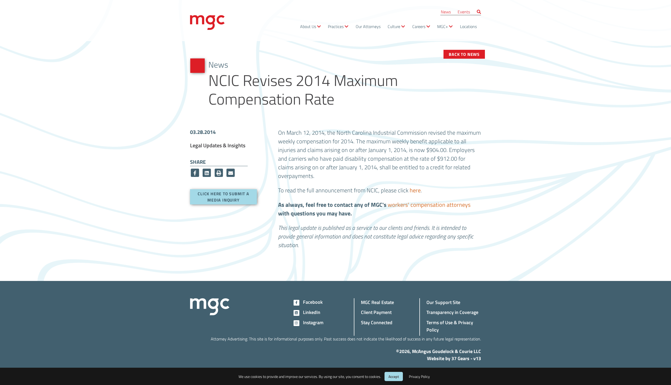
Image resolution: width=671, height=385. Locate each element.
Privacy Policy (419, 376)
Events (464, 11)
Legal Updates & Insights (217, 145)
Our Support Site (443, 302)
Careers (418, 26)
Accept (393, 376)
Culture (394, 26)
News (446, 11)
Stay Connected (376, 322)
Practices (336, 26)
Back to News (464, 54)
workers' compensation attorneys (429, 204)
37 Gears (460, 358)
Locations (468, 26)
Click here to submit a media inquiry (223, 197)
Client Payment (376, 312)
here (415, 190)
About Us (308, 26)
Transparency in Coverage (452, 312)
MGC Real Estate (377, 302)
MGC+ (442, 26)
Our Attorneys (368, 26)
